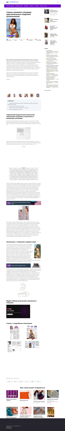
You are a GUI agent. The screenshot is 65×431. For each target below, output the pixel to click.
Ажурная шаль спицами (52, 399)
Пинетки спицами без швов (11, 418)
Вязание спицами (10, 5)
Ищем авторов (9, 428)
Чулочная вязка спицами (39, 401)
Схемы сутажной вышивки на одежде (54, 11)
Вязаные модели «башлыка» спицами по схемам (54, 35)
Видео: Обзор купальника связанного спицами (18, 107)
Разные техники (43, 5)
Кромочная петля (24, 400)
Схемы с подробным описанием (15, 109)
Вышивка (26, 5)
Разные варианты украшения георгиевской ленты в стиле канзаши (52, 86)
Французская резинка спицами (11, 400)
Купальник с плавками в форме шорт (16, 106)
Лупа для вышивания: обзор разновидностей (54, 20)
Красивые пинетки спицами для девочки (38, 416)
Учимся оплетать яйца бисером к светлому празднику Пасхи (50, 78)
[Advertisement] (23, 50)
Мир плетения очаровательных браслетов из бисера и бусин (52, 51)
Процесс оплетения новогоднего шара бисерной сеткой (52, 74)
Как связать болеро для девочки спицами (25, 416)
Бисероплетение (19, 5)
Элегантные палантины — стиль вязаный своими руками (54, 28)
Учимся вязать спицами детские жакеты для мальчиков (53, 42)
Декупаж (31, 5)
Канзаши (37, 5)
